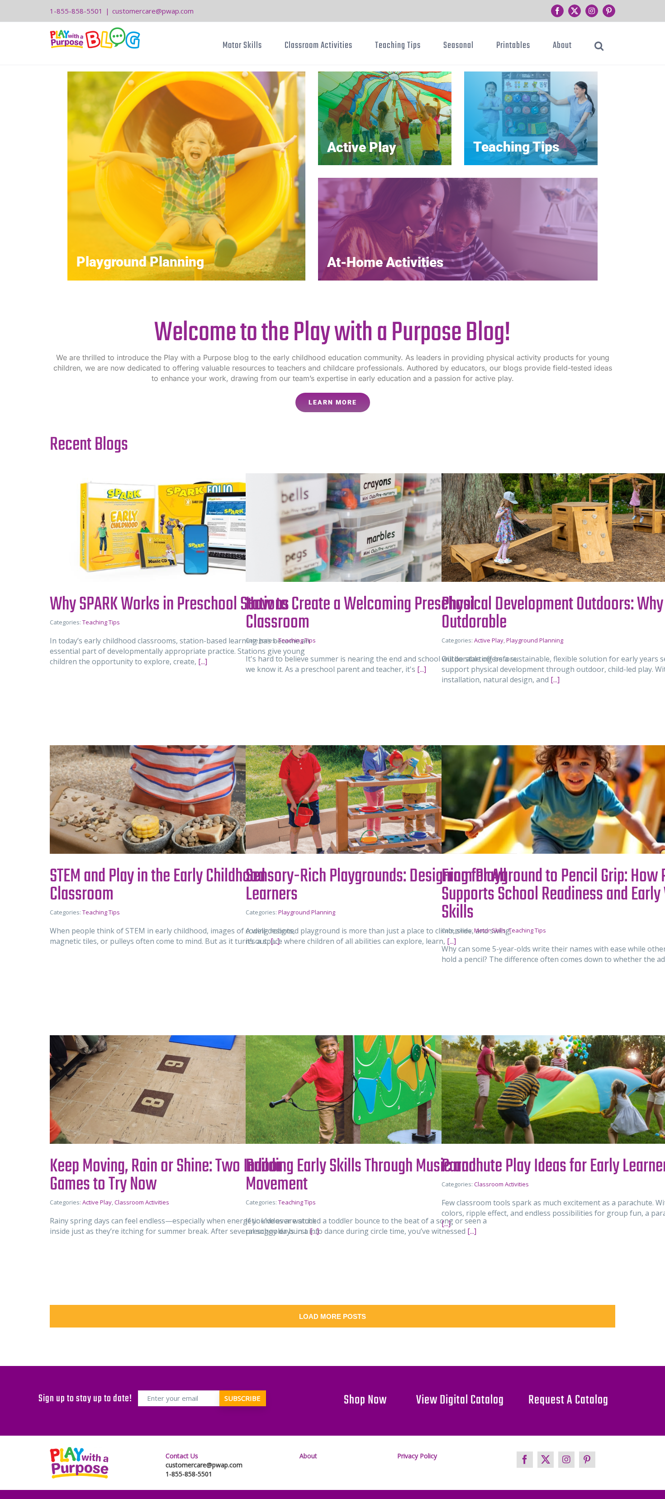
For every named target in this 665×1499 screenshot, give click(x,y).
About (308, 1455)
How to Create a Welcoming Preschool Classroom (360, 613)
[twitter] (545, 1459)
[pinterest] (587, 1459)
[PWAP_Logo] (79, 1463)
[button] (599, 46)
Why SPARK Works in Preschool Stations (169, 604)
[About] (332, 360)
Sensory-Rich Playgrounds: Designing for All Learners (376, 885)
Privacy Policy (417, 1455)
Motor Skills (490, 930)
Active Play (361, 147)
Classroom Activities (141, 1202)
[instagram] (566, 1459)
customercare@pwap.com (153, 10)
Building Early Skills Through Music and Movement (361, 1175)
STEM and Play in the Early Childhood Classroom (157, 885)
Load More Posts (332, 1316)
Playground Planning (140, 262)
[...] (201, 661)
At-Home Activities (385, 262)
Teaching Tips (516, 147)
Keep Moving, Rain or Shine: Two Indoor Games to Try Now (166, 1175)
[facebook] (525, 1459)
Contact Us (182, 1455)
